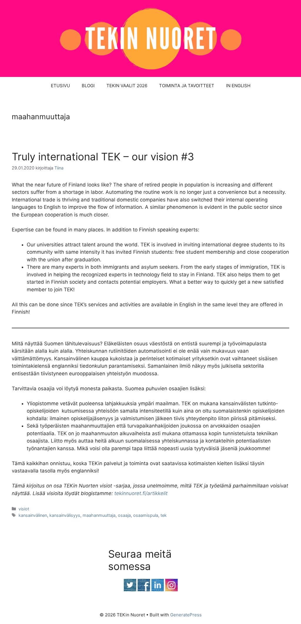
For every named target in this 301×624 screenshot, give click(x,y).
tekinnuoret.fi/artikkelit (141, 493)
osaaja (124, 515)
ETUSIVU (60, 85)
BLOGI (88, 85)
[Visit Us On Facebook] (143, 590)
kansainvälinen (33, 515)
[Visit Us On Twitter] (130, 590)
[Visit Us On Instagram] (171, 590)
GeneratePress (186, 615)
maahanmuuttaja (99, 515)
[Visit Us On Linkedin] (157, 590)
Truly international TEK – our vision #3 (103, 156)
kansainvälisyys (64, 515)
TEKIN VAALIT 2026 (126, 85)
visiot (24, 508)
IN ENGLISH (238, 85)
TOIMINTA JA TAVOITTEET (186, 85)
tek (163, 515)
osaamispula (145, 515)
